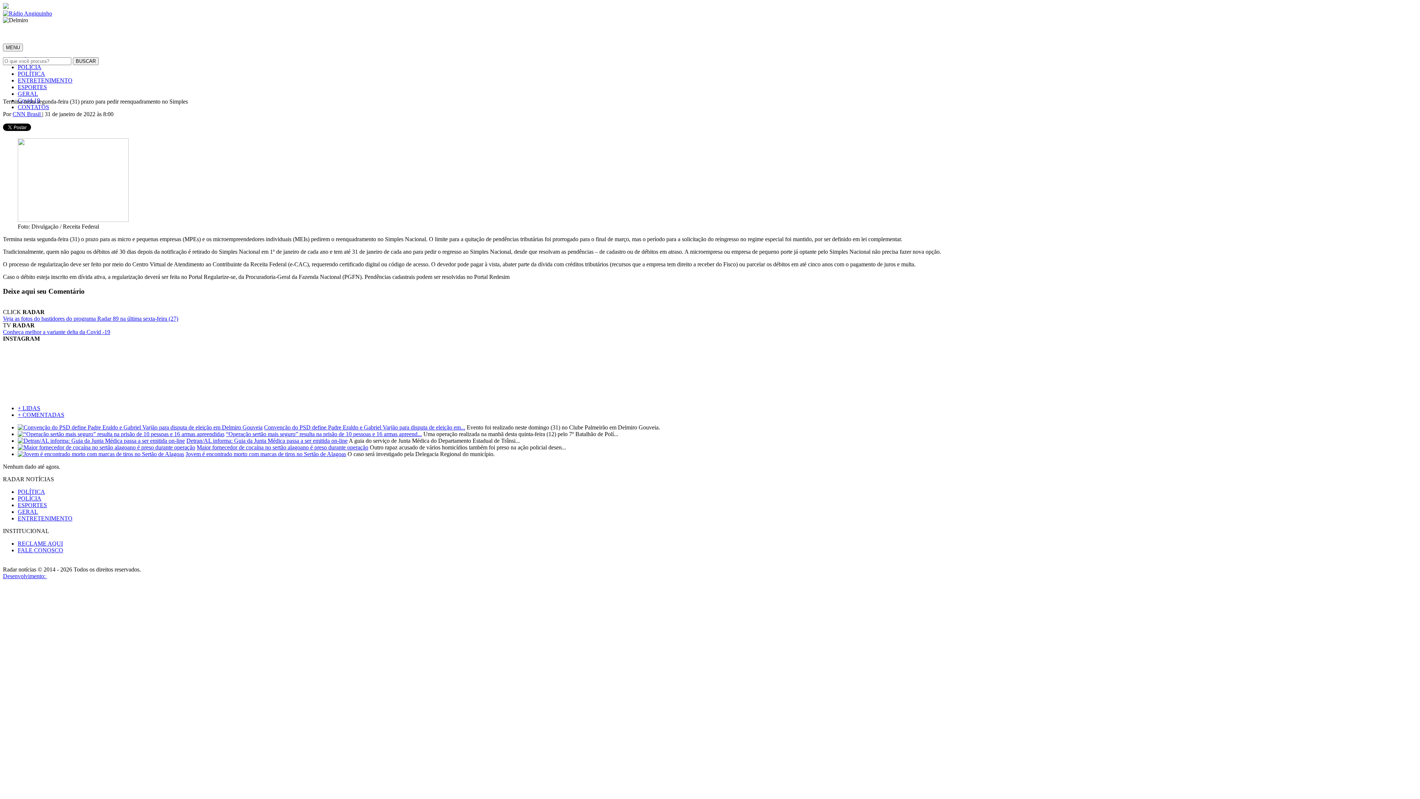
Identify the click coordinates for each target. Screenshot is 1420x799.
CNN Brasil (27, 114)
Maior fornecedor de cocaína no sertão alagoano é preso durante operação (282, 447)
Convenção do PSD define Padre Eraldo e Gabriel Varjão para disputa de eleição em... (364, 427)
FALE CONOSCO (40, 550)
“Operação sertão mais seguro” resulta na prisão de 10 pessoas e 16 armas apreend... (324, 434)
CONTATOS (33, 107)
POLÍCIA (29, 67)
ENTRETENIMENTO (45, 80)
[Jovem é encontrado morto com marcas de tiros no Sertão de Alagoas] (101, 454)
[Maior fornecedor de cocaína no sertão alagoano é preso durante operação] (106, 447)
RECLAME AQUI (40, 543)
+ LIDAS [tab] (29, 408)
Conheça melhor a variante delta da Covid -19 (56, 332)
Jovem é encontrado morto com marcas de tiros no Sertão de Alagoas (266, 454)
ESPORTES (32, 87)
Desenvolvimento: (25, 576)
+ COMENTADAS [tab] (41, 415)
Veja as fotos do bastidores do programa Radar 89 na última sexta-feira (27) (90, 319)
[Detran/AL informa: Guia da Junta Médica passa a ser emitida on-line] (101, 441)
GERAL (28, 94)
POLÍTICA (31, 74)
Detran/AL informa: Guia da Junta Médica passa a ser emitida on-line (267, 441)
